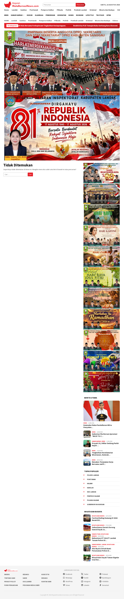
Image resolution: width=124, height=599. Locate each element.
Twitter (86, 574)
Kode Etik (45, 574)
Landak (104, 544)
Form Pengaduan (11, 585)
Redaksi (26, 574)
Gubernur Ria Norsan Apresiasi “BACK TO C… (104, 435)
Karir (25, 578)
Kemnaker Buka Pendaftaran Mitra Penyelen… (97, 426)
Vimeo (68, 585)
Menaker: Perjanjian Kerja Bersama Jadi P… (102, 463)
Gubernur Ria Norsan (95, 504)
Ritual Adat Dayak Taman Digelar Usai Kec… (105, 558)
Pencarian (80, 5)
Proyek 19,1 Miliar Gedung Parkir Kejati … (105, 444)
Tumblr (86, 578)
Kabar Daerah (96, 441)
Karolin (90, 488)
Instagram (87, 581)
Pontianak (91, 479)
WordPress (69, 581)
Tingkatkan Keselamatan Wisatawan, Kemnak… (102, 454)
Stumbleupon (106, 578)
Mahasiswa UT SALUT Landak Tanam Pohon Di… (104, 539)
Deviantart (105, 585)
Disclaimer (27, 582)
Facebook (69, 574)
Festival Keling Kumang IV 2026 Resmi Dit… (104, 519)
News (85, 423)
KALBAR (90, 483)
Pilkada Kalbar (93, 500)
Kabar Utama (96, 534)
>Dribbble (105, 581)
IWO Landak (91, 492)
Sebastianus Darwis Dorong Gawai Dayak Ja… (103, 528)
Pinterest (105, 574)
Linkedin (86, 585)
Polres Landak (93, 475)
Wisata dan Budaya (98, 516)
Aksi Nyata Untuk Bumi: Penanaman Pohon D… (101, 550)
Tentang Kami (9, 578)
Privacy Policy (10, 582)
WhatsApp (69, 578)
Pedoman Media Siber (31, 585)
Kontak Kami (46, 582)
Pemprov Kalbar (93, 496)
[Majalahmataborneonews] (21, 5)
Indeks (7, 574)
